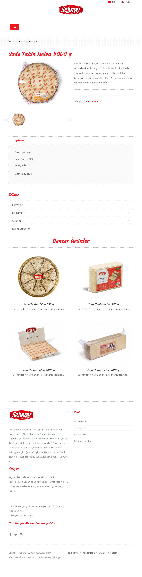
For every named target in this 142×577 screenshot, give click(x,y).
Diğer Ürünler (21, 229)
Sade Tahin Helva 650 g (38, 304)
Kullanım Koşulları (83, 440)
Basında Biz (80, 434)
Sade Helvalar (91, 101)
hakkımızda (80, 421)
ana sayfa (73, 552)
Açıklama (19, 140)
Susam (16, 221)
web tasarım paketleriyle (34, 557)
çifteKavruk (80, 428)
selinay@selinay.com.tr (21, 515)
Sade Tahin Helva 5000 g (38, 370)
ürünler (102, 552)
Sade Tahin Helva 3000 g (103, 370)
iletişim (114, 552)
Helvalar (17, 205)
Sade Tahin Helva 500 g (103, 304)
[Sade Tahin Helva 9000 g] (38, 83)
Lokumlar (18, 213)
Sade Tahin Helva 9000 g (29, 41)
